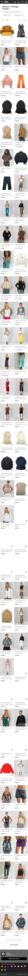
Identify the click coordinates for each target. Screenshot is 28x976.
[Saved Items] (22, 2)
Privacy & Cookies (19, 974)
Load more (14, 945)
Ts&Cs (26, 974)
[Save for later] (12, 37)
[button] (2, 966)
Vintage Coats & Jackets (20, 15)
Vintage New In (7, 15)
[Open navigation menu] (2, 2)
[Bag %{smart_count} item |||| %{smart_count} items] (26, 2)
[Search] (15, 2)
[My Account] (19, 2)
